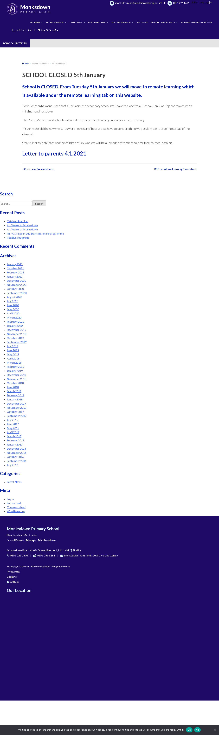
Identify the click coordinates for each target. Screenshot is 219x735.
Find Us (77, 550)
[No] (214, 730)
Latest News (14, 481)
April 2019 (13, 358)
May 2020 (13, 309)
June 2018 (13, 387)
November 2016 (16, 452)
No (197, 729)
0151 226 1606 (181, 3)
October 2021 (15, 268)
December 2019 (16, 329)
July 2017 (12, 419)
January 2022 (15, 264)
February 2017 (15, 440)
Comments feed (16, 507)
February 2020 (15, 321)
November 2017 (16, 407)
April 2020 (13, 313)
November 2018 (16, 378)
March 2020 (14, 317)
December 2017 (16, 403)
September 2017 (17, 415)
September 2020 (17, 292)
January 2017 (15, 444)
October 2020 (15, 288)
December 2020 (16, 280)
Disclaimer (12, 576)
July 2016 (12, 465)
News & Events (40, 63)
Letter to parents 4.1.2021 (54, 153)
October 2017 (15, 411)
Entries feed (14, 503)
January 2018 (15, 399)
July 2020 (12, 301)
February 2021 (15, 272)
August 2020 (14, 297)
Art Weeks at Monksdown (22, 225)
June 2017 (13, 424)
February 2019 (15, 366)
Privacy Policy (13, 571)
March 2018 (14, 391)
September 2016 (17, 460)
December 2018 (16, 374)
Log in (10, 498)
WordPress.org (16, 511)
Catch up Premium (17, 221)
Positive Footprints (18, 237)
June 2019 (13, 350)
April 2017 (13, 432)
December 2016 (16, 448)
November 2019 (16, 333)
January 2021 (15, 276)
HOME (25, 63)
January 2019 (15, 370)
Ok (189, 729)
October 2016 (15, 456)
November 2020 (16, 284)
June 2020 (13, 305)
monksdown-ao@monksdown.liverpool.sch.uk (140, 3)
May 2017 (13, 428)
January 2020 (15, 325)
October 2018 (15, 383)
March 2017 (14, 436)
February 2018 (15, 395)
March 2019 (14, 362)
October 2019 (15, 338)
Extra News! (59, 63)
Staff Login (14, 582)
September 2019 (17, 342)
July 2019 (12, 346)
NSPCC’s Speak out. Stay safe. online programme (35, 233)
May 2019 (13, 354)
